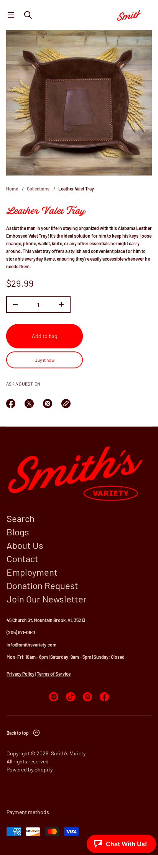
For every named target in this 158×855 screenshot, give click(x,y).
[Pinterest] (87, 696)
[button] (28, 15)
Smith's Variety (68, 753)
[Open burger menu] (11, 15)
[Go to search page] (28, 15)
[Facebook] (104, 696)
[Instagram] (53, 696)
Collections (38, 188)
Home (12, 188)
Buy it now (45, 360)
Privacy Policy (21, 673)
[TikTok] (70, 696)
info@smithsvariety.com (31, 644)
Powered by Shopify (30, 769)
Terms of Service (54, 673)
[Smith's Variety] (133, 15)
